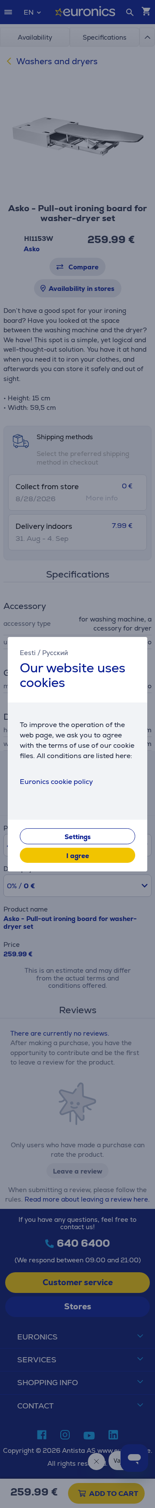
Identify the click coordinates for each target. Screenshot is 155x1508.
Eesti (28, 652)
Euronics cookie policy (56, 781)
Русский (55, 652)
